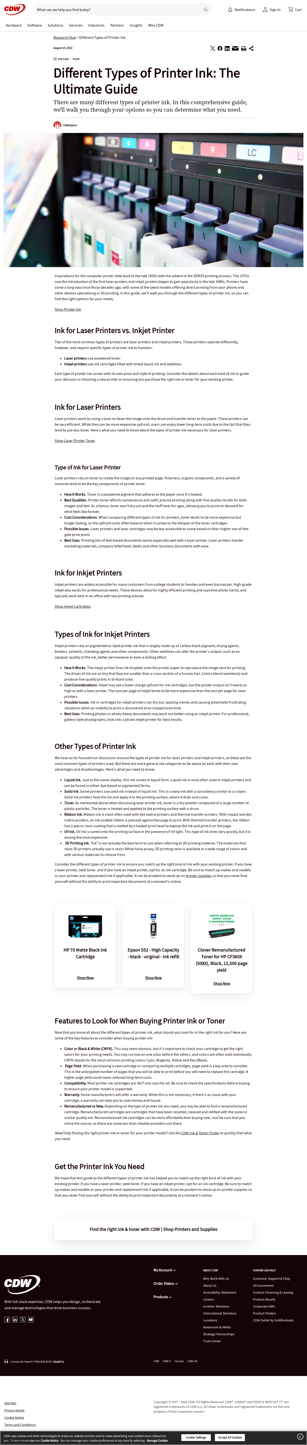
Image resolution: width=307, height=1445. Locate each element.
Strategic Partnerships (218, 1334)
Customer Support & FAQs (271, 1278)
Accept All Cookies (230, 1437)
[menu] (241, 9)
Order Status (164, 1283)
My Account (163, 1269)
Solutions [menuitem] (55, 25)
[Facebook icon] (7, 1320)
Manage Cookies (157, 1441)
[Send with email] (235, 49)
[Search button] (206, 9)
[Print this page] (243, 49)
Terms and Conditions (20, 1424)
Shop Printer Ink (68, 309)
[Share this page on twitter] (212, 49)
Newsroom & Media (217, 1327)
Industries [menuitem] (96, 25)
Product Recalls (264, 1299)
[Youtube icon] (31, 1320)
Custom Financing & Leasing (273, 1292)
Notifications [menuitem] (245, 9)
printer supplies (199, 875)
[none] (13, 25)
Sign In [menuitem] (275, 9)
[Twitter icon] (23, 1320)
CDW (156, 1361)
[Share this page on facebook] (220, 49)
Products (161, 1296)
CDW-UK (192, 1361)
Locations (210, 1320)
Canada (179, 1361)
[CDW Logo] (13, 9)
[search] (115, 9)
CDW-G (167, 1361)
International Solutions (219, 1313)
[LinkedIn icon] (15, 1320)
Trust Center (212, 1341)
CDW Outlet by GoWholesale (273, 1320)
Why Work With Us (216, 1278)
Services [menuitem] (76, 25)
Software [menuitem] (34, 25)
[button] (295, 9)
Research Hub (64, 37)
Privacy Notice (14, 1410)
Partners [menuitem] (117, 25)
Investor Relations (216, 1306)
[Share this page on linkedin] (227, 49)
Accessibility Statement (219, 1292)
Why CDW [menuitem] (156, 25)
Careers (208, 1299)
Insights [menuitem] (136, 25)
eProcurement (263, 1285)
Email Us (58, 1361)
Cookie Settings (196, 1437)
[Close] (299, 1436)
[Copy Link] (251, 49)
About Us (209, 1285)
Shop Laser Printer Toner (75, 440)
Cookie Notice (14, 1417)
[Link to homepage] (13, 9)
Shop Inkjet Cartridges (73, 606)
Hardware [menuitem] (14, 25)
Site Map (10, 1403)
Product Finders (264, 1313)
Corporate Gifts (264, 1306)
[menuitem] (230, 9)
